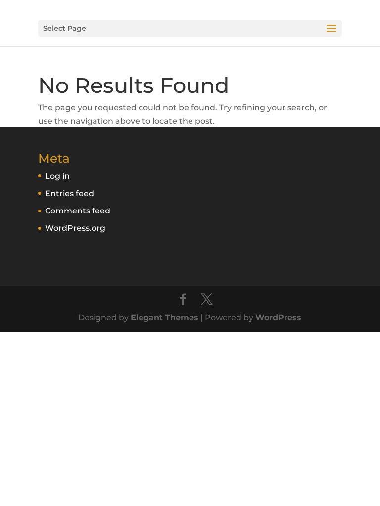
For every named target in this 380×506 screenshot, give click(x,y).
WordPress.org (75, 228)
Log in (57, 176)
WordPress (278, 317)
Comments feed (77, 210)
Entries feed (69, 193)
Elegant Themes (164, 317)
